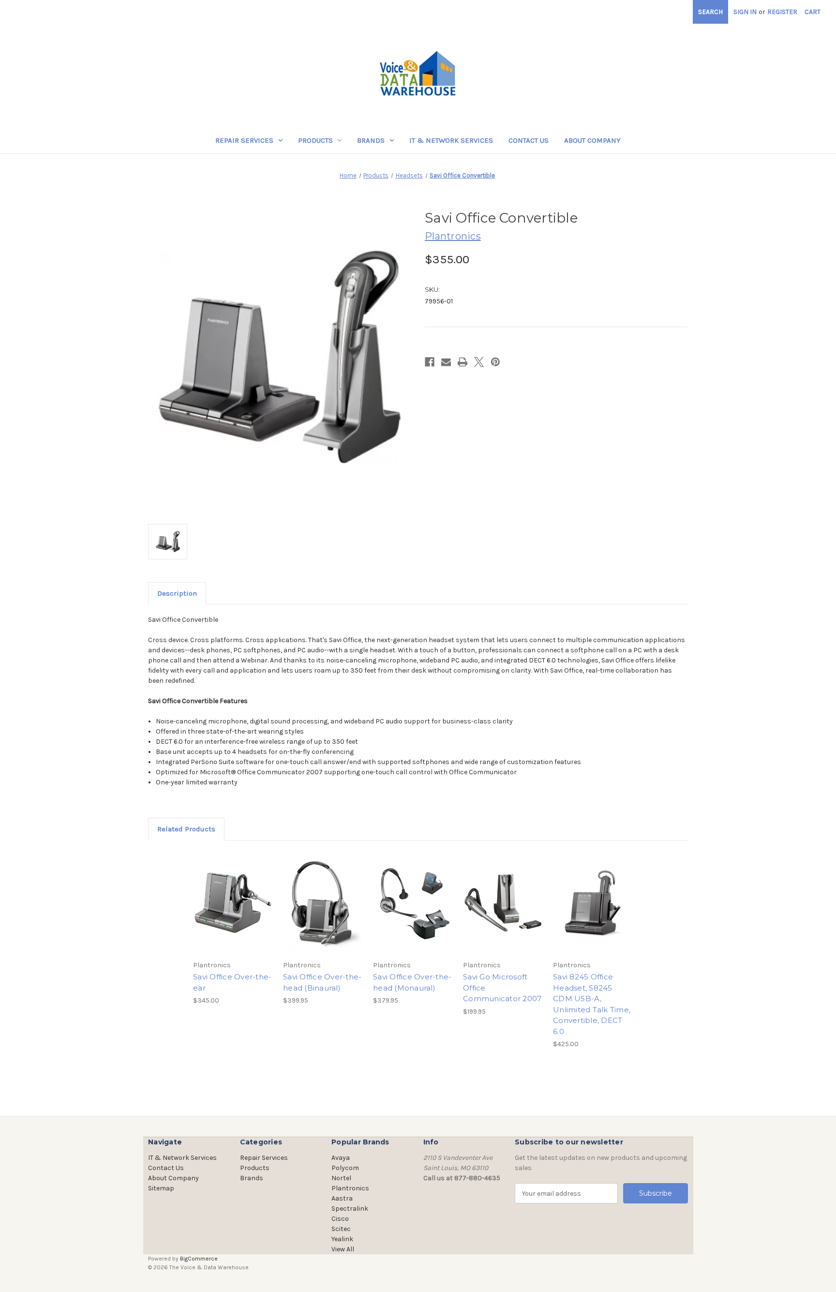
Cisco (340, 1219)
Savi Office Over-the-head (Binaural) (322, 982)
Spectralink (349, 1208)
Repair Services (244, 140)
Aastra (342, 1198)
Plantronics (350, 1188)
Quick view (232, 894)
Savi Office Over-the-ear (232, 982)
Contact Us (528, 140)
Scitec (341, 1229)
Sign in (745, 12)
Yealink (342, 1239)
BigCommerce (199, 1258)
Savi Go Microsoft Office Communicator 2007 (502, 987)
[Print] (462, 362)
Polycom (345, 1168)
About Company (592, 140)
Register (782, 12)
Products (315, 140)
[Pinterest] (495, 362)
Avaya (340, 1158)
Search (710, 12)
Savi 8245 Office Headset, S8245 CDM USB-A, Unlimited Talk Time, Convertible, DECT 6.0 (591, 1004)
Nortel (341, 1178)
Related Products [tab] (186, 829)
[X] (479, 362)
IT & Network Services (451, 140)
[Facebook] (429, 362)
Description (177, 593)
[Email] (446, 362)
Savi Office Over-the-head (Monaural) (412, 982)
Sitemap (161, 1188)
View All (342, 1249)
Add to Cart (233, 911)
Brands (371, 140)
